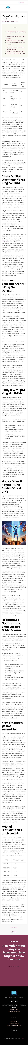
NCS (23, 1038)
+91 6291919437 (14, 1009)
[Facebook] (11, 1030)
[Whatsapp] (16, 1030)
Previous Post (14, 927)
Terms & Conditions (14, 1023)
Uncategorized (6, 21)
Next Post (14, 931)
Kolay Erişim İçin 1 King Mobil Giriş (15, 40)
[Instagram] (14, 1030)
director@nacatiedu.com (14, 1011)
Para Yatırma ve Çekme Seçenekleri (15, 51)
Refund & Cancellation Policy (14, 1025)
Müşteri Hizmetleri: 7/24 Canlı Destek (15, 53)
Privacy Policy (14, 1021)
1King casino (5, 241)
